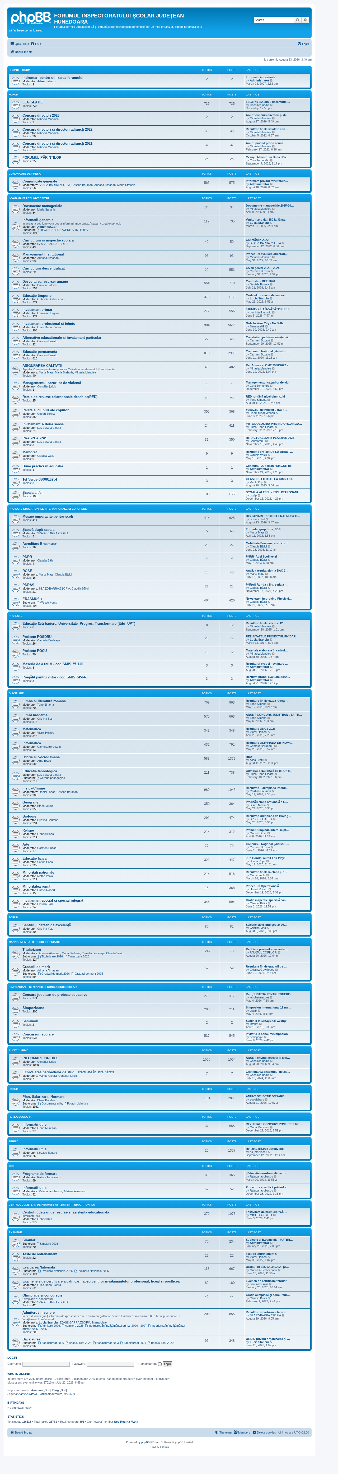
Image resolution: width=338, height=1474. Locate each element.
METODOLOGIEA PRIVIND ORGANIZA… (274, 423)
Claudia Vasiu (45, 455)
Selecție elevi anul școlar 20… (266, 924)
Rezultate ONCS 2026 (260, 728)
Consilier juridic (259, 105)
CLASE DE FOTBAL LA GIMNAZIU (269, 479)
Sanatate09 (257, 326)
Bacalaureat (31, 1339)
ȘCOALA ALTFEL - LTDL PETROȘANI (272, 492)
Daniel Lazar (47, 791)
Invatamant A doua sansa (43, 424)
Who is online (18, 1373)
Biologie (29, 816)
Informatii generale (37, 220)
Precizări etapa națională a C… (267, 802)
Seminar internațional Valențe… (267, 1020)
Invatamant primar (37, 310)
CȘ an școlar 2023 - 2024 (262, 268)
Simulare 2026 (49, 1243)
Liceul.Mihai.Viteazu (262, 412)
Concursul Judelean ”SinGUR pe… (270, 465)
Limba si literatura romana (44, 701)
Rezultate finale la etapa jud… (266, 872)
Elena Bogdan (46, 1100)
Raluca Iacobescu (48, 1177)
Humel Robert (46, 890)
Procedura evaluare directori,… (267, 253)
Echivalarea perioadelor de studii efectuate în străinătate (68, 1072)
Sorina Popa (45, 862)
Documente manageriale (42, 206)
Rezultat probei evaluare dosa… (268, 676)
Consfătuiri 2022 (257, 239)
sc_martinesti (258, 1151)
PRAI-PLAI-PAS (35, 438)
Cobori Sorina (46, 413)
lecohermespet (259, 997)
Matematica (31, 729)
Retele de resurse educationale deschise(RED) (59, 397)
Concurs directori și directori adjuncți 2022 (57, 129)
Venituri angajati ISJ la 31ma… (267, 219)
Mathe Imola (45, 876)
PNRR (27, 557)
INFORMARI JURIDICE (40, 1058)
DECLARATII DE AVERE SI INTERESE (65, 229)
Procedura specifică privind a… (267, 1187)
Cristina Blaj (44, 718)
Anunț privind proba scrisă (264, 143)
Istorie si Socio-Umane (41, 757)
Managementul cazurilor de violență (51, 383)
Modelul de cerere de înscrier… (267, 295)
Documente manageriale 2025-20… (270, 205)
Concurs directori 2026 (40, 115)
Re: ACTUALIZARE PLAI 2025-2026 (270, 437)
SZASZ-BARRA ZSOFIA (54, 184)
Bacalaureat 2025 (80, 1342)
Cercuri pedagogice (52, 777)
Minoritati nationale (38, 872)
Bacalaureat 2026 (52, 1342)
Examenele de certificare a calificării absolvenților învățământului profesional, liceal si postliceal (101, 1281)
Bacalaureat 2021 (135, 1342)
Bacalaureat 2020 (162, 1342)
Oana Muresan (47, 1128)
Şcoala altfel (32, 493)
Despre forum (19, 70)
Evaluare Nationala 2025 (93, 1270)
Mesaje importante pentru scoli (47, 516)
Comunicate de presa (25, 173)
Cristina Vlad (45, 928)
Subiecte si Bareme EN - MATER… (269, 1239)
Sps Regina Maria (126, 1421)
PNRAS (28, 585)
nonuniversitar (259, 1284)
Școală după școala (38, 530)
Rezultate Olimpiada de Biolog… (268, 816)
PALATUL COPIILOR (263, 952)
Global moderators (50, 1393)
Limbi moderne (35, 715)
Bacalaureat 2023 (107, 1342)
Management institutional (43, 254)
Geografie (30, 802)
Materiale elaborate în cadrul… (267, 650)
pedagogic (256, 1037)
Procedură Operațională (262, 886)
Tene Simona (258, 399)
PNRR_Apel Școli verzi (261, 556)
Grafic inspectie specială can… (267, 900)
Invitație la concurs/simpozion (267, 1033)
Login (12, 1357)
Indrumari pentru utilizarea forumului (52, 78)
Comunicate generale (39, 181)
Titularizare (31, 950)
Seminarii (30, 1021)
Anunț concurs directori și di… (267, 115)
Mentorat (29, 452)
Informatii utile (34, 1124)
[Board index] (31, 17)
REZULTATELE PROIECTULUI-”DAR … (272, 636)
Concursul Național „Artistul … (267, 351)
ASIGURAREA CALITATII (42, 366)
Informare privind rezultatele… (267, 180)
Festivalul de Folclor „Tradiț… (266, 409)
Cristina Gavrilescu (262, 969)
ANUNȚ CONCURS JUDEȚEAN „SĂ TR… (274, 714)
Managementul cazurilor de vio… (269, 382)
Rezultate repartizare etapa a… (267, 1312)
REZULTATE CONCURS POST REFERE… (274, 1124)
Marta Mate (46, 372)
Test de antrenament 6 (261, 1253)
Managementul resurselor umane (35, 942)
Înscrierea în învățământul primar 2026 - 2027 (117, 1325)
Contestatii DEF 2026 (260, 281)
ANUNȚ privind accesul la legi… (268, 1057)
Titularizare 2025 (78, 956)
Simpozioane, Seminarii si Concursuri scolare (43, 986)
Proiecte (15, 615)
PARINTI (69, 1393)
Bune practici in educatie (42, 466)
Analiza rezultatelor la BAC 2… (267, 570)
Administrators (27, 1393)
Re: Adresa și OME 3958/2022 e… (268, 365)
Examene (15, 1232)
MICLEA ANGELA (261, 1215)
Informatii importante (260, 77)
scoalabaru (257, 1099)
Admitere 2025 (74, 1325)
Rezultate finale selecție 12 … (266, 623)
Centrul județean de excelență (46, 925)
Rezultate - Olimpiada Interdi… (267, 788)
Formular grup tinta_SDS (263, 529)
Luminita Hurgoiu (48, 313)
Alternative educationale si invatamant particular (61, 338)
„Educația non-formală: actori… (268, 1173)
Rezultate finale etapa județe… (267, 700)
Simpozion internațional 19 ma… (268, 1007)
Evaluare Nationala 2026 (57, 1270)
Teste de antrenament (39, 1254)
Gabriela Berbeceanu (50, 299)
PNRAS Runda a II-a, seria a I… (267, 584)
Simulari (29, 1240)
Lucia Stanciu (259, 222)
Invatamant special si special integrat (52, 900)
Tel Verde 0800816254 (39, 479)
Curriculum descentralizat (43, 268)
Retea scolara (20, 1116)
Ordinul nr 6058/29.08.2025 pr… (267, 1266)
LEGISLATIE (32, 102)
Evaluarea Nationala (38, 1267)
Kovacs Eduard (47, 1152)
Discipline (16, 693)
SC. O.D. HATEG (261, 819)
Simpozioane (33, 1008)
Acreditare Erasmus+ (39, 544)
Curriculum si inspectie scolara (48, 240)
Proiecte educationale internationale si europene (48, 508)
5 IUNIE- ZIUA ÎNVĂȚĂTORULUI (267, 309)
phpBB (145, 1442)
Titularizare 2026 (52, 956)
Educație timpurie (36, 296)
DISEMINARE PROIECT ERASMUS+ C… (273, 516)
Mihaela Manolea (48, 119)
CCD (11, 1166)
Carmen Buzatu (260, 271)
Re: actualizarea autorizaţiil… (266, 1148)
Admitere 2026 (50, 1325)
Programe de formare (39, 1174)
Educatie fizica (34, 858)
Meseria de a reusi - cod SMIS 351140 (52, 664)
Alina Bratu (44, 760)
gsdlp (253, 495)
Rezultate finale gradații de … (266, 966)
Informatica (31, 743)
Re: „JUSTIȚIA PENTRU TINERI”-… (270, 994)
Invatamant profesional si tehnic (48, 324)
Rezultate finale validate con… (267, 129)
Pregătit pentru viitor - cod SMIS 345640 (54, 677)
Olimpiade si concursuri (42, 1295)
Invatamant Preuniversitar (29, 198)
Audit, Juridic (19, 1050)
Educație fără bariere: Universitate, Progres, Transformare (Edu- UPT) (78, 624)
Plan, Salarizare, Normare (43, 1097)
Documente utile (51, 1103)
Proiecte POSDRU (36, 637)
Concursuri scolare (38, 1034)
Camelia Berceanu (49, 746)
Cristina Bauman (82, 184)
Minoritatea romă (36, 886)
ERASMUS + (32, 599)
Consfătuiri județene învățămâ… (268, 337)
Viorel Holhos (45, 732)
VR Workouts (48, 602)
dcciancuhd (257, 519)
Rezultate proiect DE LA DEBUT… (269, 451)
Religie (28, 830)
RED (249, 756)
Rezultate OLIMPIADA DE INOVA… (270, 742)
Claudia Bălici (258, 546)
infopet (254, 1023)
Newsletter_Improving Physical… (269, 598)
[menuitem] (35, 44)
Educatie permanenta (39, 352)
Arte (25, 844)
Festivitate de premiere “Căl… (266, 1211)
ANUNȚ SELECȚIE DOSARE (265, 1096)
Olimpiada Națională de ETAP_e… (269, 770)
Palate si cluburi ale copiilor (45, 410)
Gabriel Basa (45, 834)
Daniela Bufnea (47, 285)
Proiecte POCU (34, 651)
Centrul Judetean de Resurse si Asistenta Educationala (52, 1204)
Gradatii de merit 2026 (55, 973)
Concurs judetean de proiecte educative (54, 995)
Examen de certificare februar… (267, 1281)
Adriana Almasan (105, 184)
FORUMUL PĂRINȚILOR (41, 157)
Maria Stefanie (126, 184)
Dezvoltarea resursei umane (45, 282)
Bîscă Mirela (45, 805)
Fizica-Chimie (33, 788)
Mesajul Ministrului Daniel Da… (267, 157)
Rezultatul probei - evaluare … (267, 663)
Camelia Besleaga (48, 640)
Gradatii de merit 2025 (89, 973)
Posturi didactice (77, 1103)
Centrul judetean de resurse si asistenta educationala (65, 1212)
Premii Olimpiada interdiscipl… (267, 830)
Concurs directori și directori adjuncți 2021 (57, 143)
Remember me (148, 1363)
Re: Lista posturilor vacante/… (267, 949)
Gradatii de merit (36, 967)
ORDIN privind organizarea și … (268, 1338)
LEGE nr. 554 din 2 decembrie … (268, 101)
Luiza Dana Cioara (49, 327)
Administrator (47, 81)
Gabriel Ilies (44, 1219)
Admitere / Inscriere (38, 1313)
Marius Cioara (48, 1075)
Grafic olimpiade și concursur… (268, 1295)
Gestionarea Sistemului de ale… (268, 1071)
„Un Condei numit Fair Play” (265, 858)
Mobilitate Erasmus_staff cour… (268, 543)
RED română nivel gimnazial (265, 396)
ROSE (27, 571)
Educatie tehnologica (39, 771)
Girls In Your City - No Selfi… (266, 323)
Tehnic (13, 1141)
